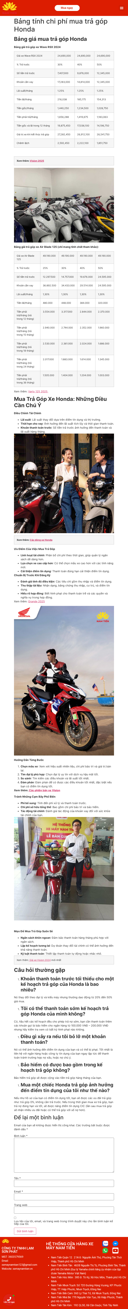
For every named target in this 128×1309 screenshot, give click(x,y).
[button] (121, 8)
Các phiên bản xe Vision (44, 790)
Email (18, 1191)
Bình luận (21, 1136)
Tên (17, 1178)
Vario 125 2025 (38, 391)
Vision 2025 (37, 160)
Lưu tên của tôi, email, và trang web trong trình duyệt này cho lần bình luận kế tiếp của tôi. (63, 1222)
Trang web (20, 1205)
